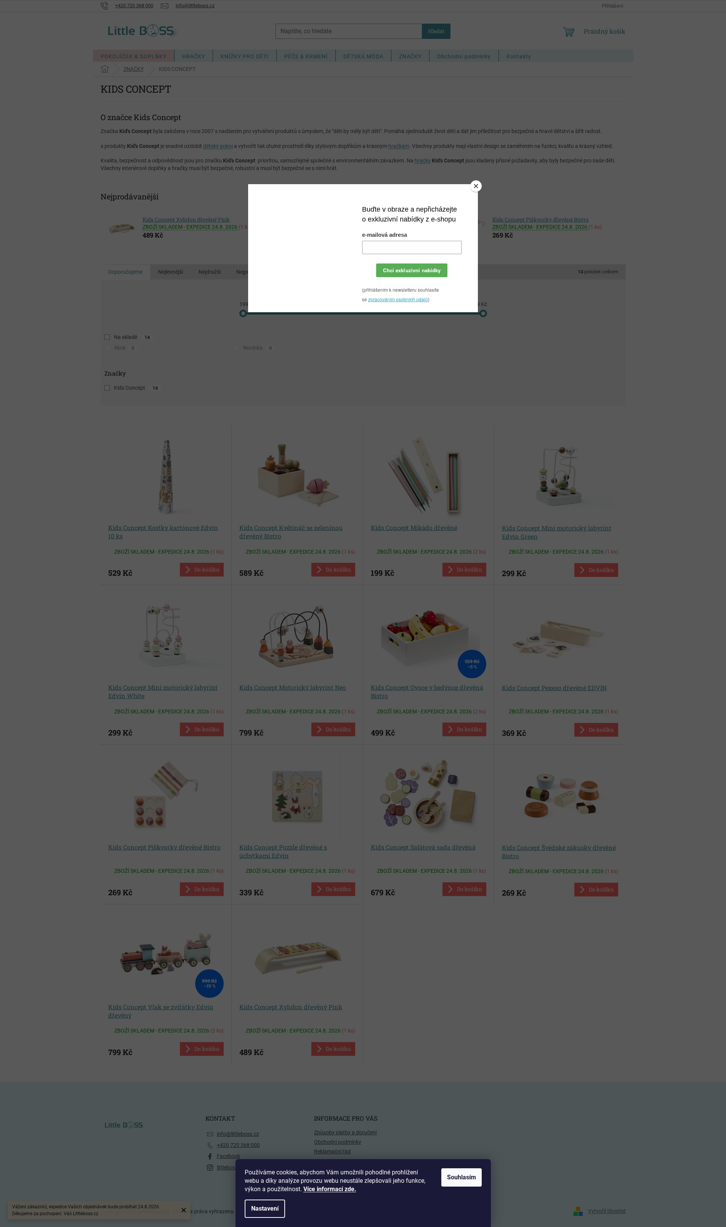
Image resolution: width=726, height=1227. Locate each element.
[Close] (476, 186)
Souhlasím (461, 1177)
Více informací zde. (329, 1189)
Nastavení (265, 1208)
